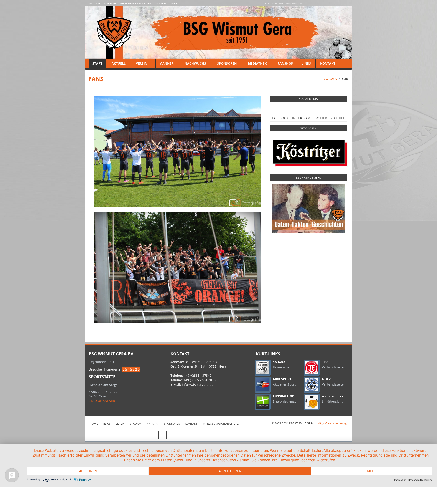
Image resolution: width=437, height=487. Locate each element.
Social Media (308, 99)
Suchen (161, 3)
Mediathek (257, 63)
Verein (141, 63)
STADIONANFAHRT (103, 401)
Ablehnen (88, 471)
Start (97, 63)
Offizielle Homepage (103, 3)
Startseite (330, 78)
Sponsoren (227, 63)
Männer (166, 63)
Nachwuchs (195, 63)
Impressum (400, 480)
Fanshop (285, 63)
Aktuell (118, 63)
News (107, 424)
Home (94, 424)
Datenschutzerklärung (420, 480)
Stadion (136, 424)
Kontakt (327, 63)
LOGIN (174, 3)
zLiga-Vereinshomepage (333, 423)
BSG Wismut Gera (308, 177)
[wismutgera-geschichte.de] (308, 208)
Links (306, 63)
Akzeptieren (229, 471)
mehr (372, 471)
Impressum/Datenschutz (136, 3)
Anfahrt (153, 424)
